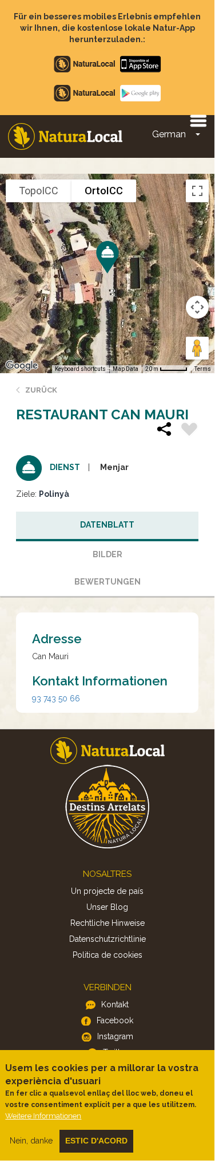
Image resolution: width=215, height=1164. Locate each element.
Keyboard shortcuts (80, 369)
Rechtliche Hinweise (107, 923)
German (169, 134)
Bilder (107, 554)
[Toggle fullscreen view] (197, 190)
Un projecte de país (107, 891)
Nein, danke (31, 1140)
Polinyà (54, 494)
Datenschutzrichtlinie (107, 939)
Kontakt (115, 1004)
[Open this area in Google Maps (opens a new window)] (22, 365)
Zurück (41, 390)
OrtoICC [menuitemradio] (104, 191)
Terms (202, 369)
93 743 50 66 (56, 698)
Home (65, 136)
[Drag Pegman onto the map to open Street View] (197, 348)
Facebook (115, 1020)
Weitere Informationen (43, 1116)
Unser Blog (107, 907)
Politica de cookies (107, 954)
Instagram (115, 1036)
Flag (189, 431)
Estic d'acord (96, 1140)
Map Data (125, 369)
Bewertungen (107, 581)
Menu (197, 120)
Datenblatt (107, 524)
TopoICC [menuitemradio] (38, 191)
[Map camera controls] (197, 307)
